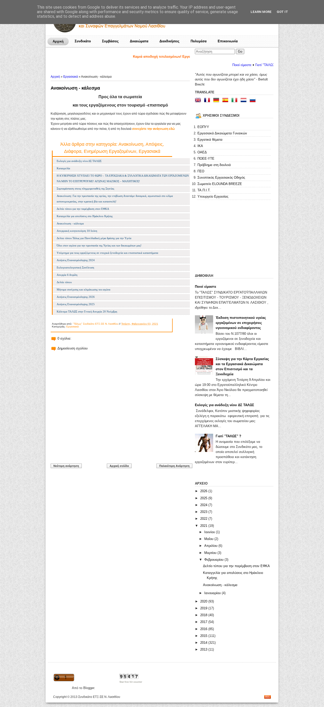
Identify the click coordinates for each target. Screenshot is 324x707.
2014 (204, 642)
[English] (199, 100)
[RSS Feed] (267, 697)
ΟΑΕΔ (202, 152)
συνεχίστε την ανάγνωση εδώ (153, 129)
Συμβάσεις (110, 41)
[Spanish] (226, 100)
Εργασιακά (70, 76)
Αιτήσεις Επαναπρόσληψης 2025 (76, 304)
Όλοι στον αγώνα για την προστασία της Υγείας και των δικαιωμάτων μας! (99, 245)
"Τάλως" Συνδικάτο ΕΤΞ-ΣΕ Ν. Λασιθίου (95, 323)
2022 (204, 519)
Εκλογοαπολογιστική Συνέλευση (75, 267)
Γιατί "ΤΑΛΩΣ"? (253, 65)
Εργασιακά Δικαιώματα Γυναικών (222, 133)
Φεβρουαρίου (214, 560)
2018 (204, 615)
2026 (204, 491)
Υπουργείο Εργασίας (212, 196)
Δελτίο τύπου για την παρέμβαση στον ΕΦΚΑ (83, 208)
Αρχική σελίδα (119, 465)
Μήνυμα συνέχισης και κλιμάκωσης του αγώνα (83, 289)
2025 (204, 498)
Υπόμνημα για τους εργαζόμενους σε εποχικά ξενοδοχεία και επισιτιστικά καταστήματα (107, 252)
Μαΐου (209, 539)
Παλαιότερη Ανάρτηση (174, 465)
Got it (282, 12)
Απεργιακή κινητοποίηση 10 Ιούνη (77, 230)
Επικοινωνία (228, 41)
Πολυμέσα (199, 41)
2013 (204, 649)
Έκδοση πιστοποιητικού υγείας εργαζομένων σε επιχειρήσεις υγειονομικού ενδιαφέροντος (241, 323)
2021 (204, 526)
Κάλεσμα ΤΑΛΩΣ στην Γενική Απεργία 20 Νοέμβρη (87, 311)
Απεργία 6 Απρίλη (67, 274)
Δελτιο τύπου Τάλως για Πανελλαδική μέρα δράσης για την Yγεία (94, 238)
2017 (204, 622)
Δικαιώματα (139, 41)
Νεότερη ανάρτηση (66, 465)
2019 (204, 608)
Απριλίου (211, 546)
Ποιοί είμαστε (228, 65)
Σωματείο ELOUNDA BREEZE (219, 184)
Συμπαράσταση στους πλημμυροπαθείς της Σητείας (85, 188)
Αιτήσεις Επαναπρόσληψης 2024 (76, 260)
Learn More (261, 12)
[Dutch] (244, 100)
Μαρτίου (210, 553)
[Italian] (235, 100)
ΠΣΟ (200, 171)
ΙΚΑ (200, 146)
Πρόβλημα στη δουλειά (214, 165)
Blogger (88, 688)
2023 (204, 512)
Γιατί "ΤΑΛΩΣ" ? (228, 436)
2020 (204, 601)
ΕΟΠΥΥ (203, 127)
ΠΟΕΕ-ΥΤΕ (205, 158)
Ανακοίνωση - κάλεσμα (75, 88)
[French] (208, 100)
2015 (204, 636)
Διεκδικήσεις (169, 41)
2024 (204, 505)
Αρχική (58, 41)
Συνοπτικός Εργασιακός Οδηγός (221, 177)
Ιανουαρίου (213, 593)
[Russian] (254, 100)
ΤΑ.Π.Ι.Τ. (204, 190)
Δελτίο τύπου (64, 282)
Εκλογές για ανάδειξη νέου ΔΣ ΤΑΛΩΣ (79, 160)
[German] (217, 100)
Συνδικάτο (83, 41)
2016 (204, 629)
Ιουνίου (210, 532)
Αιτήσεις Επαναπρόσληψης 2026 (76, 296)
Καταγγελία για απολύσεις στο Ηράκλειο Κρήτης (85, 216)
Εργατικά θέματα (209, 139)
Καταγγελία (63, 168)
